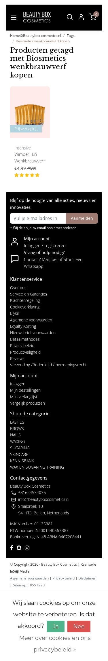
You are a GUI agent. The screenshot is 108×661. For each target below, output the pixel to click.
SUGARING (20, 447)
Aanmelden (82, 218)
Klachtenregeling (25, 300)
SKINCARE (19, 454)
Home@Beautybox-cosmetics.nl (35, 35)
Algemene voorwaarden (31, 320)
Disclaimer (87, 578)
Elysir (14, 313)
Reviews (17, 358)
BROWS (17, 428)
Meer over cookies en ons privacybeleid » (55, 644)
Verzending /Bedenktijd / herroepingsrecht (48, 365)
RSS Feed (37, 585)
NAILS (15, 434)
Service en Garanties (28, 294)
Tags (71, 35)
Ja (56, 626)
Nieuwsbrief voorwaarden (33, 332)
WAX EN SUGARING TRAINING (37, 467)
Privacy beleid (22, 345)
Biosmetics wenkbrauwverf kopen (43, 41)
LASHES (17, 422)
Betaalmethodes (25, 339)
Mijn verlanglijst (23, 396)
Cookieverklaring (24, 307)
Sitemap (19, 585)
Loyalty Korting (23, 326)
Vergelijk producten (27, 403)
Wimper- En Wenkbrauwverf (29, 157)
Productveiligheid (25, 352)
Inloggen (17, 384)
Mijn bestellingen (25, 390)
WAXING (17, 441)
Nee (79, 626)
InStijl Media (20, 571)
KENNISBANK (22, 460)
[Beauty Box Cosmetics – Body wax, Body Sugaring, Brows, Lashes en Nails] (36, 17)
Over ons (18, 287)
